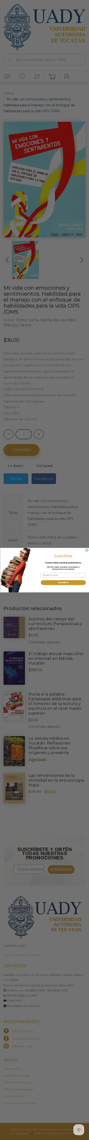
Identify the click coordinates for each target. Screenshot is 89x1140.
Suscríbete (63, 582)
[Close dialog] (86, 550)
